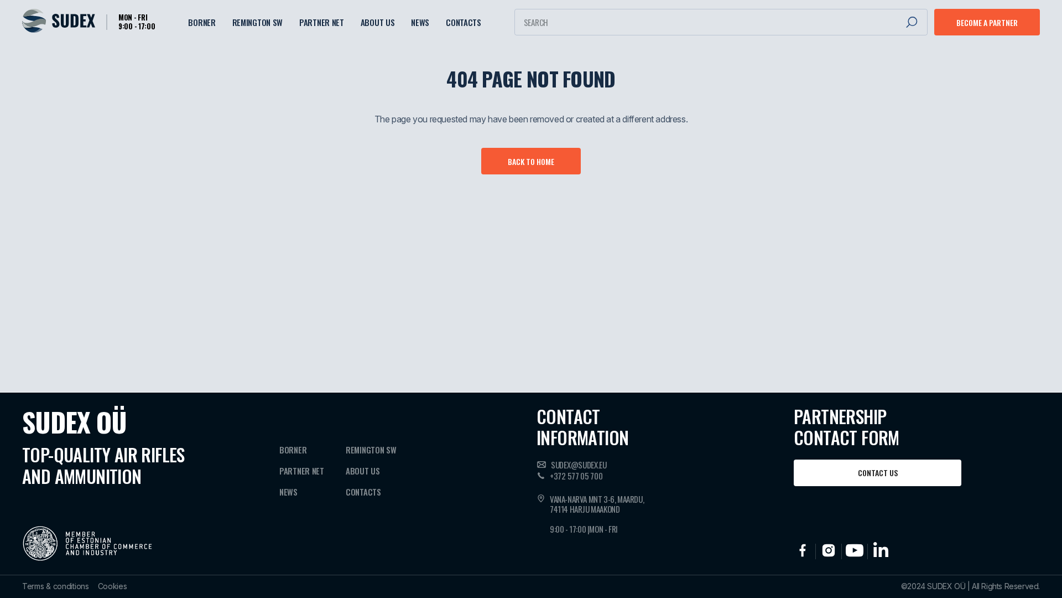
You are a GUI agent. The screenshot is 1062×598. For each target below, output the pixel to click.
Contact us (878, 472)
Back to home (531, 161)
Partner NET (321, 22)
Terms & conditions (55, 586)
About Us (378, 22)
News (420, 22)
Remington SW (257, 22)
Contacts (463, 22)
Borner (201, 22)
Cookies (112, 586)
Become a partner (987, 22)
